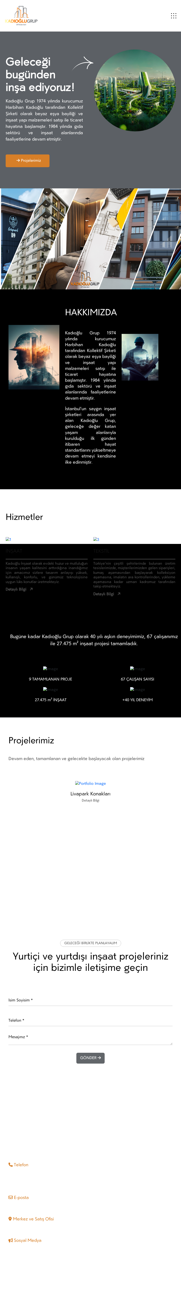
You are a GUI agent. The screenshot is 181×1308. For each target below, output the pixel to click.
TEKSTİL (101, 551)
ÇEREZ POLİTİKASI (146, 1287)
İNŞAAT (14, 551)
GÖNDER (89, 1058)
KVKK (168, 1287)
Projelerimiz (31, 161)
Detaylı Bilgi (16, 589)
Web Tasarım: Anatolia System (35, 1293)
